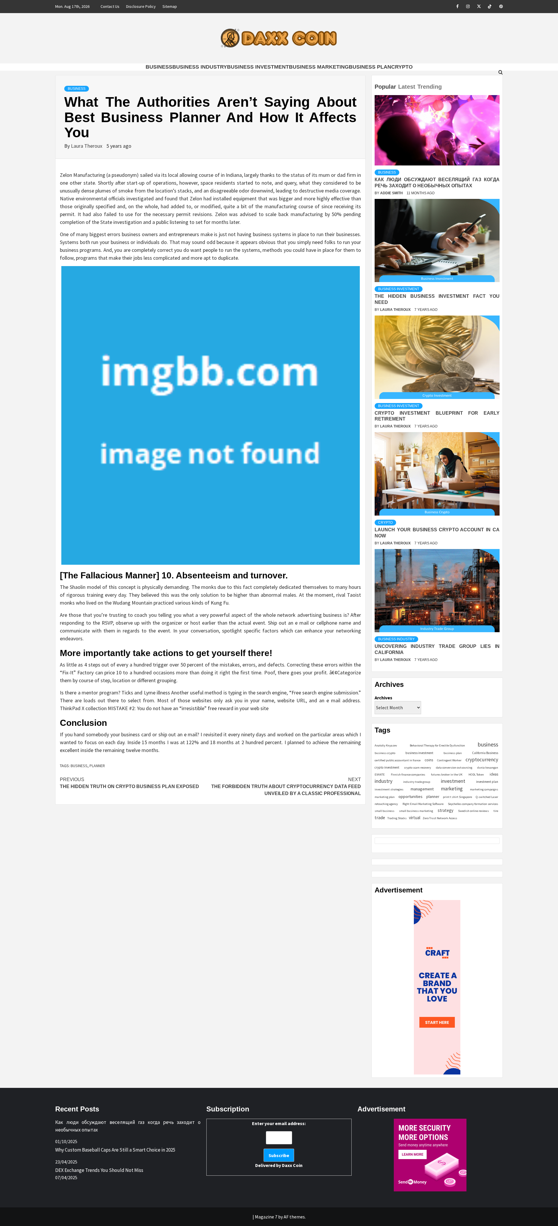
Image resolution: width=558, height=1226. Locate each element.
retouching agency (386, 804)
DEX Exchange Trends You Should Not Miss (99, 1170)
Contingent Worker (449, 760)
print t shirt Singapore (457, 797)
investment (453, 781)
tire (495, 811)
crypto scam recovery (417, 767)
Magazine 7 (266, 1217)
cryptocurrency (482, 759)
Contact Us (110, 6)
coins (429, 760)
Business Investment (258, 67)
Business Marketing (319, 67)
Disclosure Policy (141, 6)
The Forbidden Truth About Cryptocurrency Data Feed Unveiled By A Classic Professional (286, 786)
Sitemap (169, 6)
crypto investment (387, 767)
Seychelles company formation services (473, 804)
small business (384, 811)
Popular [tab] (385, 86)
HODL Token (476, 774)
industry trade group (416, 782)
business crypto (385, 753)
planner (97, 765)
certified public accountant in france (398, 760)
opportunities (410, 796)
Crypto (402, 67)
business (79, 765)
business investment (419, 753)
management (422, 789)
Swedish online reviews (473, 811)
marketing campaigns (484, 789)
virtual (414, 817)
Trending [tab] (429, 86)
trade (380, 817)
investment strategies (389, 789)
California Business (485, 753)
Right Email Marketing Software (423, 804)
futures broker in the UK (446, 774)
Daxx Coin (292, 1165)
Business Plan (370, 67)
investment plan (487, 782)
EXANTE (380, 774)
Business (159, 67)
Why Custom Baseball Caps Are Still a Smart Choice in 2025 (115, 1150)
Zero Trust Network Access (440, 818)
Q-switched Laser (487, 797)
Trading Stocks (397, 818)
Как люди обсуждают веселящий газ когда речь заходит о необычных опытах (128, 1126)
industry (383, 781)
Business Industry (199, 67)
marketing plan (385, 797)
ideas (494, 774)
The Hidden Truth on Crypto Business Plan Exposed (129, 783)
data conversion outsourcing (454, 767)
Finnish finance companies (408, 774)
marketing (452, 788)
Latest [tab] (406, 86)
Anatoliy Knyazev (386, 745)
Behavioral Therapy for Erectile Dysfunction (437, 745)
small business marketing (416, 811)
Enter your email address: (279, 1144)
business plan (452, 753)
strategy (445, 810)
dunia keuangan (487, 767)
